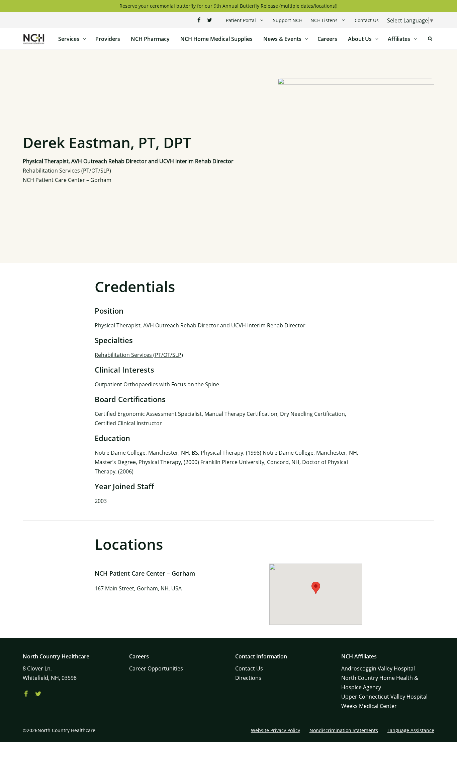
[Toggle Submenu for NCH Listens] (343, 20)
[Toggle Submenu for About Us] (377, 39)
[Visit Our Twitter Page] (209, 20)
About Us (360, 39)
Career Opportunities (156, 668)
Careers (327, 39)
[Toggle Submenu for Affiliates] (415, 39)
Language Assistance (410, 730)
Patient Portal (241, 20)
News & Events (282, 39)
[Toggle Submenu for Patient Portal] (262, 20)
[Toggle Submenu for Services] (84, 39)
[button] (315, 588)
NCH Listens (324, 20)
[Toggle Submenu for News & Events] (306, 39)
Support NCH (287, 20)
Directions (248, 678)
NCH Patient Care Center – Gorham (67, 180)
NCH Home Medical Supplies (216, 39)
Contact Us (367, 20)
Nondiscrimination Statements (343, 730)
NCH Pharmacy (150, 39)
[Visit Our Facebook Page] (199, 20)
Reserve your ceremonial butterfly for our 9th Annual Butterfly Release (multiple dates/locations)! (228, 6)
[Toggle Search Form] (430, 39)
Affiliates (399, 39)
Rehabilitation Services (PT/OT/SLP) (67, 170)
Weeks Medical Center (369, 706)
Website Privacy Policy (275, 730)
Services (68, 39)
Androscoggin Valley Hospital (378, 668)
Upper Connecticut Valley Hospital (384, 696)
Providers (107, 39)
